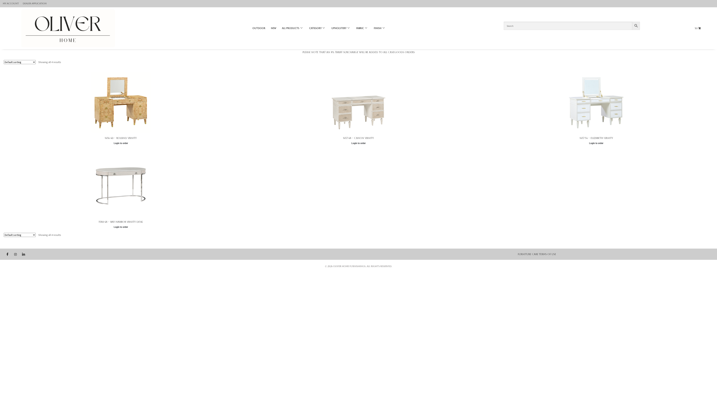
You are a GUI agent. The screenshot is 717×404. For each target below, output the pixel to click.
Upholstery (338, 28)
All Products (290, 28)
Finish (377, 28)
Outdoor (258, 28)
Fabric (360, 28)
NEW (273, 28)
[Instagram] (15, 254)
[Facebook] (7, 254)
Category (315, 28)
